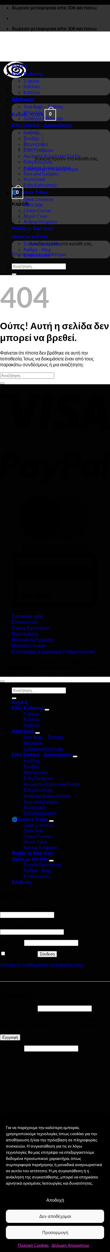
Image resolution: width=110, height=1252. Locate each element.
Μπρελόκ (33, 112)
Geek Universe (38, 199)
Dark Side (33, 204)
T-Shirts (31, 81)
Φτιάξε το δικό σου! (33, 853)
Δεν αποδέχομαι (55, 1216)
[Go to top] (2, 681)
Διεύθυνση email (18, 1008)
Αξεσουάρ (23, 99)
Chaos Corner (37, 210)
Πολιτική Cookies (33, 1245)
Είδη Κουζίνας (38, 161)
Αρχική (20, 65)
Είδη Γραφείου (38, 778)
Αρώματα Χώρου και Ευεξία (51, 156)
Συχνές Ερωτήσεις (42, 243)
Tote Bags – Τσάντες (43, 106)
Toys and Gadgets (41, 173)
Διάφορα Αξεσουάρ (43, 118)
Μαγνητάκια (35, 772)
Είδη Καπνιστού (40, 185)
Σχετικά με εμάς (27, 616)
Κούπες (31, 760)
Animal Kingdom (40, 221)
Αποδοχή (55, 1200)
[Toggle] (47, 710)
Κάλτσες (32, 86)
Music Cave (35, 216)
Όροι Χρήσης (25, 633)
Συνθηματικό (14, 925)
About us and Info (30, 236)
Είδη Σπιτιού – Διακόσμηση (42, 125)
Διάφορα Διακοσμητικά (46, 167)
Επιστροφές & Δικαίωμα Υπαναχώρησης (54, 651)
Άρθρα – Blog (37, 249)
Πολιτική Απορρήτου (33, 639)
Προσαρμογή (55, 1232)
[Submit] (14, 274)
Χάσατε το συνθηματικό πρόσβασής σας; (41, 964)
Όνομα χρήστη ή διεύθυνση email (35, 908)
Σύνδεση (47, 954)
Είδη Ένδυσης (28, 74)
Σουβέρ (31, 766)
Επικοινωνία (36, 255)
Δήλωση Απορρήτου (70, 1245)
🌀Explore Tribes (30, 192)
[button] (17, 192)
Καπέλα (31, 92)
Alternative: (12, 942)
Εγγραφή (10, 1037)
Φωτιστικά (34, 179)
